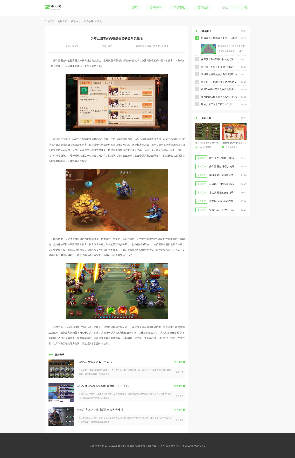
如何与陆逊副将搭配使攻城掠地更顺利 (212, 143)
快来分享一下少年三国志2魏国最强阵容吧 (231, 209)
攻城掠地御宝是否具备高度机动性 (219, 74)
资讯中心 (155, 7)
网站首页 (62, 21)
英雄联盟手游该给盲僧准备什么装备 (228, 175)
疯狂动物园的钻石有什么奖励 (224, 201)
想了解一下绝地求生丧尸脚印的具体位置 (221, 81)
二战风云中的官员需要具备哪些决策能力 (230, 183)
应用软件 (203, 7)
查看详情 (178, 362)
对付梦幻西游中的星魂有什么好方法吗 (239, 143)
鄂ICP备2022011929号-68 (190, 445)
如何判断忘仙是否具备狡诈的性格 (219, 96)
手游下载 (179, 7)
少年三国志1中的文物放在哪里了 (226, 166)
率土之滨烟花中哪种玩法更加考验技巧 (100, 409)
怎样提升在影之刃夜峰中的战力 (218, 66)
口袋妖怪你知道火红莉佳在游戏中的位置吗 (103, 385)
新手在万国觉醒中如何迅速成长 (226, 157)
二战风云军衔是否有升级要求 (94, 362)
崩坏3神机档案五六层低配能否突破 (219, 89)
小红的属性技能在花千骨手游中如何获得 (230, 192)
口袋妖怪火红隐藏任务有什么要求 (219, 38)
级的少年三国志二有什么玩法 (216, 104)
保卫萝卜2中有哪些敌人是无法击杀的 (221, 59)
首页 (134, 7)
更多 (244, 31)
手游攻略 (89, 21)
